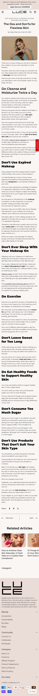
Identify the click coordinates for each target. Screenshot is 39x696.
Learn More (33, 607)
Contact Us (6, 637)
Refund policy (7, 671)
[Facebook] (9, 508)
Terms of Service (8, 668)
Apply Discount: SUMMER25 (20, 7)
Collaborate (6, 640)
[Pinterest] (13, 508)
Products (5, 657)
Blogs (4, 627)
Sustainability (7, 620)
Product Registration (10, 664)
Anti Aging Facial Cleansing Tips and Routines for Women (19, 19)
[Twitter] (18, 508)
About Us (5, 654)
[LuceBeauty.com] (19, 12)
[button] (35, 12)
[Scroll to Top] (19, 691)
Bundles (5, 623)
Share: (4, 508)
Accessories (6, 616)
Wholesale (6, 644)
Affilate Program (8, 661)
